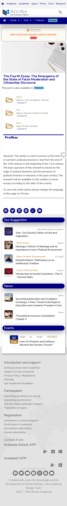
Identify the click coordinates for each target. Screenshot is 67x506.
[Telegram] (33, 473)
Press (43, 3)
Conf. (51, 3)
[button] (5, 210)
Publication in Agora (15, 408)
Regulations (28, 375)
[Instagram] (39, 473)
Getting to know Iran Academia (21, 368)
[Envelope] (51, 473)
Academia (11, 3)
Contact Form (14, 440)
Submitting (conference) (17, 400)
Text (26, 20)
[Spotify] (45, 473)
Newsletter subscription (18, 428)
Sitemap (9, 379)
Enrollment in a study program (21, 420)
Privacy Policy (12, 375)
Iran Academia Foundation (18, 383)
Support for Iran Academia (19, 371)
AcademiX (24, 3)
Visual (13, 20)
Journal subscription (15, 432)
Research (61, 3)
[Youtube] (27, 473)
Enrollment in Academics (18, 424)
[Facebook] (15, 473)
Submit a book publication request (23, 404)
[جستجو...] (60, 12)
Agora (34, 3)
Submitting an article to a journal (22, 396)
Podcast (40, 20)
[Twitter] (21, 473)
